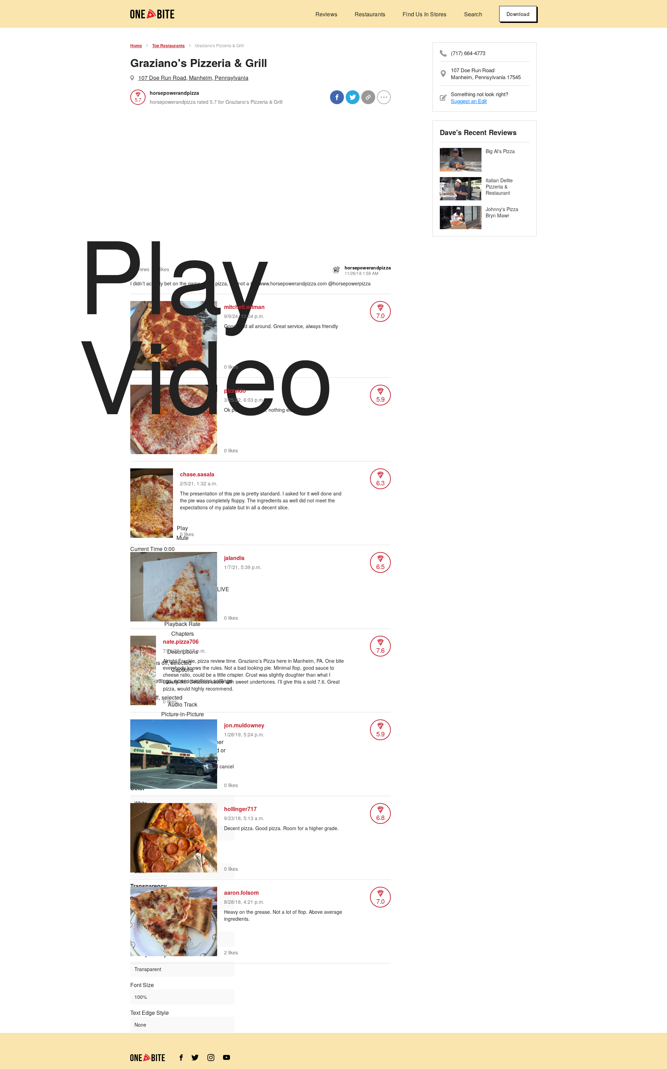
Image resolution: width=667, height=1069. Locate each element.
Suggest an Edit (469, 101)
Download (518, 13)
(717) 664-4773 (468, 53)
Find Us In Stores (424, 14)
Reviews (326, 14)
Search (473, 14)
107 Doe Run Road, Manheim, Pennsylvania (193, 78)
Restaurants (370, 14)
